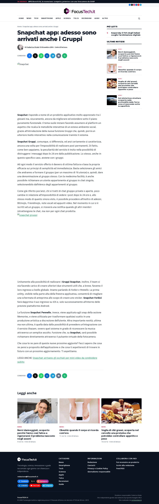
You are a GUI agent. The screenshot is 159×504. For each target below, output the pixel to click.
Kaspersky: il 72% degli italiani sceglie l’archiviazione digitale (125, 34)
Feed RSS (120, 468)
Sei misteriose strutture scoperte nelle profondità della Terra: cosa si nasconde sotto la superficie (129, 102)
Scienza (67, 18)
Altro (105, 18)
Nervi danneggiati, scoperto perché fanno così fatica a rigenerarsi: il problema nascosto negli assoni (36, 434)
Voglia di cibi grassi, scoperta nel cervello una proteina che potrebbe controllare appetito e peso (120, 434)
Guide (96, 18)
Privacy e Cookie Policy (98, 468)
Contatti (91, 465)
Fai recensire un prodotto (127, 462)
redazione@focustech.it (27, 476)
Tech (36, 18)
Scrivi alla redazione (125, 465)
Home (21, 18)
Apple (58, 18)
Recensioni (87, 18)
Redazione (92, 462)
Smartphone (47, 18)
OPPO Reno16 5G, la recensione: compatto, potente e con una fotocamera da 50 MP (61, 1)
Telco (76, 18)
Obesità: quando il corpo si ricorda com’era (129, 71)
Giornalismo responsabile (99, 471)
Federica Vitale (33, 47)
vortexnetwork (136, 500)
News (29, 18)
